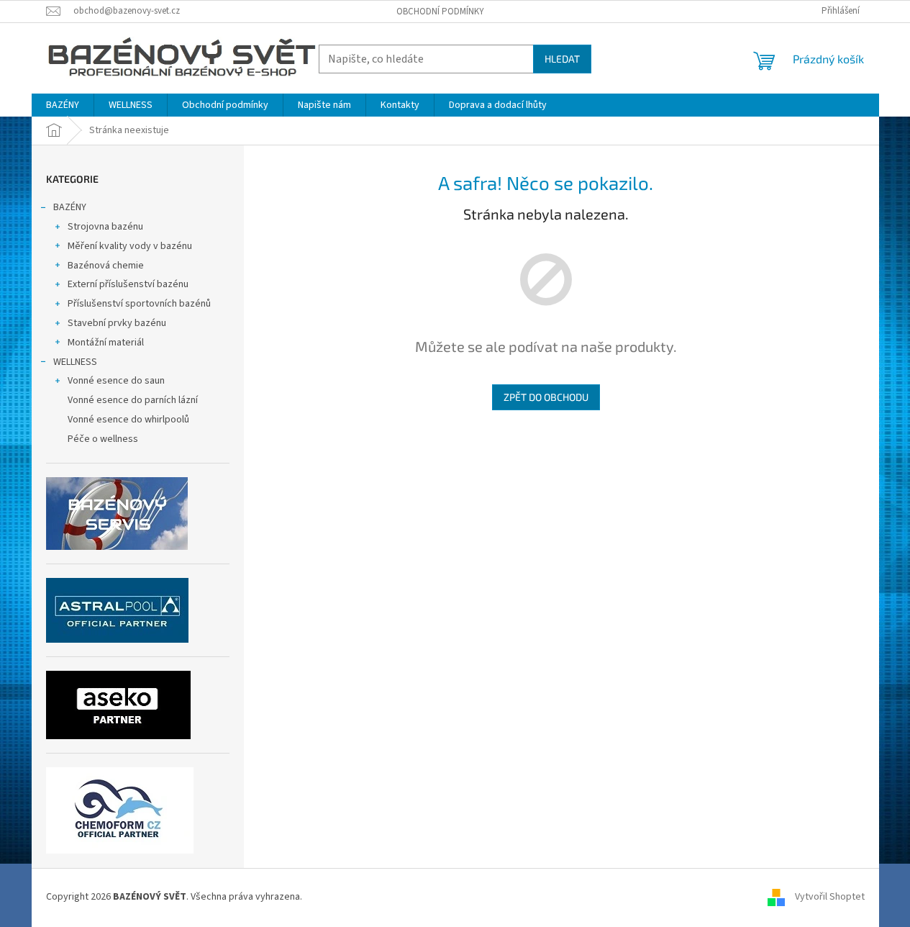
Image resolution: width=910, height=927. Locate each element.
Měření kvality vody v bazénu (130, 246)
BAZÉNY (69, 207)
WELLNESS (75, 362)
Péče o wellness (103, 439)
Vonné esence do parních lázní (133, 400)
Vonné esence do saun (116, 381)
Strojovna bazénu (105, 227)
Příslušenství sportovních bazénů (139, 304)
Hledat (562, 59)
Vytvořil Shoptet (830, 897)
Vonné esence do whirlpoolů (128, 419)
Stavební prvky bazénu (117, 323)
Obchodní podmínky (440, 11)
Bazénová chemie (106, 265)
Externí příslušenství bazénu (128, 284)
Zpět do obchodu (546, 397)
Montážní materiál (106, 342)
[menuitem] (63, 105)
